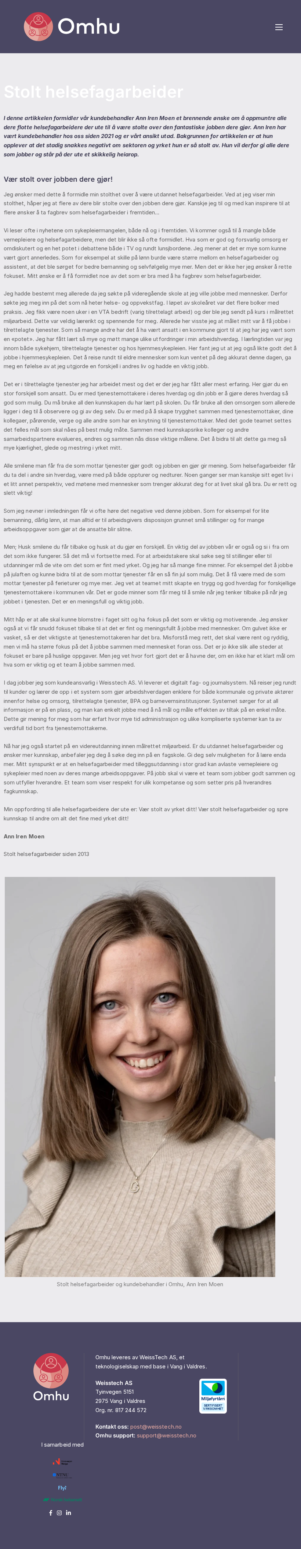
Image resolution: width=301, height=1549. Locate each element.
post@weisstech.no (156, 1426)
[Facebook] (53, 1512)
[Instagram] (61, 1512)
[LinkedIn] (70, 1512)
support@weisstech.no (166, 1435)
